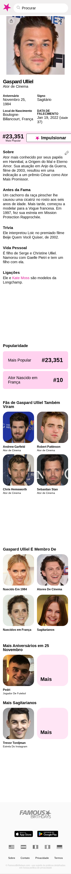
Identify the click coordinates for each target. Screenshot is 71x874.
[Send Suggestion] (67, 153)
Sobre (11, 858)
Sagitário (44, 100)
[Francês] (35, 847)
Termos (58, 858)
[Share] (11, 21)
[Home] (35, 814)
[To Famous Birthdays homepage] (7, 7)
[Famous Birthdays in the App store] (23, 834)
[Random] (60, 21)
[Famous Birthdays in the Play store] (47, 834)
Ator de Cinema (15, 86)
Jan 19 (42, 117)
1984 (7, 104)
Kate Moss (20, 278)
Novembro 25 (14, 100)
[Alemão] (59, 847)
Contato (25, 858)
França (27, 119)
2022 (54, 117)
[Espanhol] (23, 847)
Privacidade (42, 858)
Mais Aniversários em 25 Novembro (26, 647)
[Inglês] (11, 847)
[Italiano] (47, 847)
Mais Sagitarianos (19, 702)
